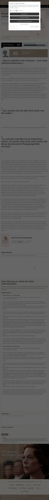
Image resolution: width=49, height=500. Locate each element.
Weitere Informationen (24, 24)
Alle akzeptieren (24, 14)
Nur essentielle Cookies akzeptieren (24, 21)
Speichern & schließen (24, 17)
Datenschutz (37, 26)
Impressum (32, 26)
